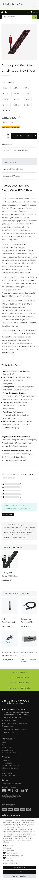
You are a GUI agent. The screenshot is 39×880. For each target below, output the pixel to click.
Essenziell (9, 845)
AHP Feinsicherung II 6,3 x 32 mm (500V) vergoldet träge (10, 620)
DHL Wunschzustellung (14, 855)
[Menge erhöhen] (8, 134)
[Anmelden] (2, 12)
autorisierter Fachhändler (19, 688)
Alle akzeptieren (19, 868)
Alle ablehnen (19, 872)
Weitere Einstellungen (11, 863)
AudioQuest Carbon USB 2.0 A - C (10, 574)
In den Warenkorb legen (23, 136)
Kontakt (4, 742)
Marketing (10, 850)
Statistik (9, 848)
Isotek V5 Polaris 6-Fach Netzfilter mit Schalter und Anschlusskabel (10, 654)
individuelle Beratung (19, 677)
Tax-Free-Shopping (8, 775)
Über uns (5, 745)
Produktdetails (9, 162)
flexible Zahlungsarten (19, 683)
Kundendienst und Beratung (11, 783)
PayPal (8, 858)
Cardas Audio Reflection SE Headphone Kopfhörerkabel (28, 620)
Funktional (10, 860)
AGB (3, 770)
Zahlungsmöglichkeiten (10, 768)
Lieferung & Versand (11, 176)
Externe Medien (11, 853)
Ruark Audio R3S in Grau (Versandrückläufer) (29, 654)
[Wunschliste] (28, 12)
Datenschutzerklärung (9, 752)
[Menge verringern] (8, 137)
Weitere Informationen (13, 169)
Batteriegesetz (7, 747)
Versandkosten (22, 150)
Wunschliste (8, 144)
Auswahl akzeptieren (19, 876)
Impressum (5, 760)
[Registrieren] (6, 12)
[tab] (19, 162)
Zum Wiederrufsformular (10, 765)
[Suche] (34, 17)
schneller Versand (19, 672)
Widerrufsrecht (7, 763)
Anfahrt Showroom (8, 750)
